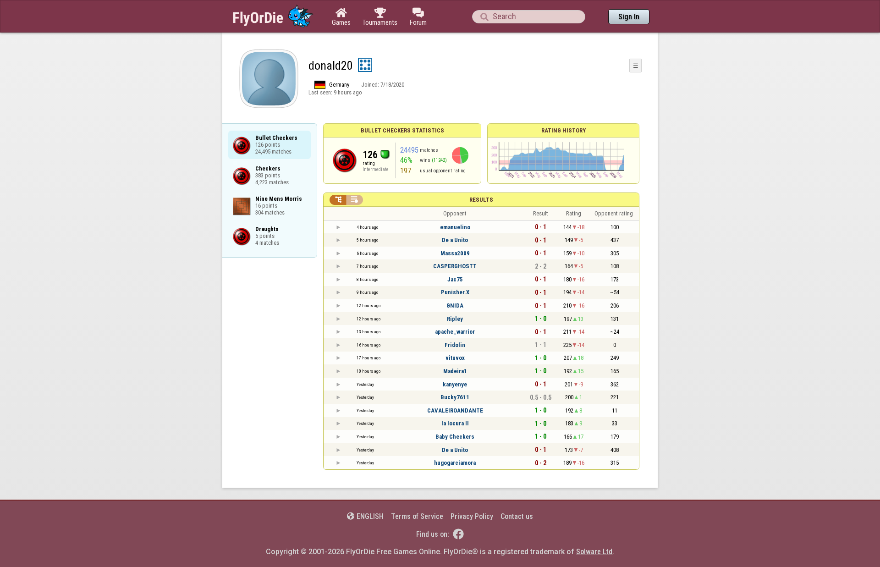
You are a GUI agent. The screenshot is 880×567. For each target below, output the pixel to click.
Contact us (516, 516)
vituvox (455, 357)
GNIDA (454, 305)
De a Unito (455, 240)
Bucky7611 (454, 397)
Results (481, 199)
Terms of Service (417, 516)
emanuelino (455, 227)
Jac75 (455, 279)
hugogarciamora (455, 462)
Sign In (628, 16)
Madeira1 (455, 371)
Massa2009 (455, 253)
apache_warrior (455, 331)
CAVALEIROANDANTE (455, 410)
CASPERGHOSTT (455, 266)
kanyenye (455, 384)
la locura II (455, 423)
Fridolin (455, 344)
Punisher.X (455, 292)
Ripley (455, 318)
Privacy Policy (472, 516)
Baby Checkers (454, 436)
